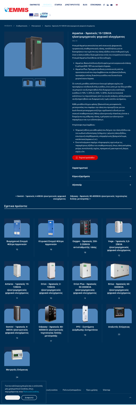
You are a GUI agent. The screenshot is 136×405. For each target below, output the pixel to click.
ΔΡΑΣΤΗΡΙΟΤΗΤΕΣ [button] (72, 5)
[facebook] (104, 5)
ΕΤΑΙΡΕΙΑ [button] (58, 5)
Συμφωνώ (12, 397)
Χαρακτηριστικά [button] (80, 168)
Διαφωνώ (29, 397)
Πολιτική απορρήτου (72, 390)
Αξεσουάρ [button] (77, 184)
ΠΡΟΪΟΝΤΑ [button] (47, 5)
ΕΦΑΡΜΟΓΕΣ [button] (35, 5)
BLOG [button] (85, 5)
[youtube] (111, 5)
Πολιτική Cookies (31, 391)
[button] (50, 15)
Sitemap (106, 390)
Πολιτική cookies (49, 390)
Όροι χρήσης (92, 390)
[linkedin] (108, 5)
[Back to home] (16, 10)
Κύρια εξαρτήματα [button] (81, 176)
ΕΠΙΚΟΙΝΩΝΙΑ (96, 5)
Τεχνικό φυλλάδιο (86, 157)
